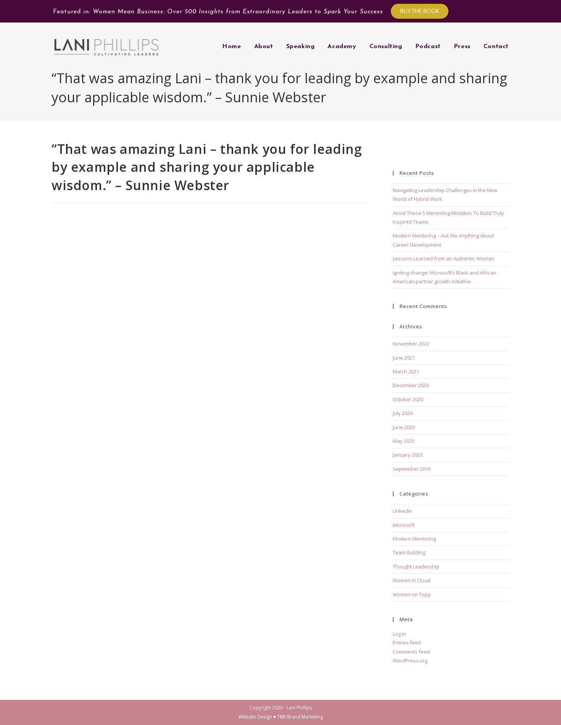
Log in (399, 633)
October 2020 (408, 399)
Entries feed (407, 642)
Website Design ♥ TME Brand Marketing (281, 717)
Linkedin (402, 510)
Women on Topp (412, 594)
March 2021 (406, 371)
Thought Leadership (416, 566)
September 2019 (411, 468)
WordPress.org (410, 660)
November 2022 (411, 343)
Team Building (409, 552)
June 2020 (404, 427)
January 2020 (407, 454)
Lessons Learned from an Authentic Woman (443, 258)
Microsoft (403, 525)
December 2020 (411, 385)
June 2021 (404, 357)
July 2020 (403, 413)
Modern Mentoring (414, 538)
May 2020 (403, 441)
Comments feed (411, 651)
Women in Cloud (411, 580)
